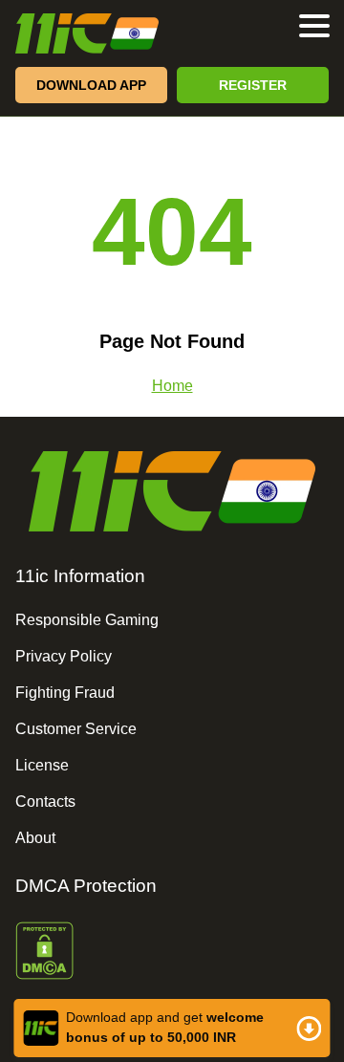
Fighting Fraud (65, 692)
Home (172, 386)
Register (253, 85)
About (35, 838)
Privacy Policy (63, 656)
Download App (91, 85)
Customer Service (76, 729)
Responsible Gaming (87, 620)
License (42, 765)
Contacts (45, 801)
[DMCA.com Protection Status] (172, 952)
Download (171, 1028)
